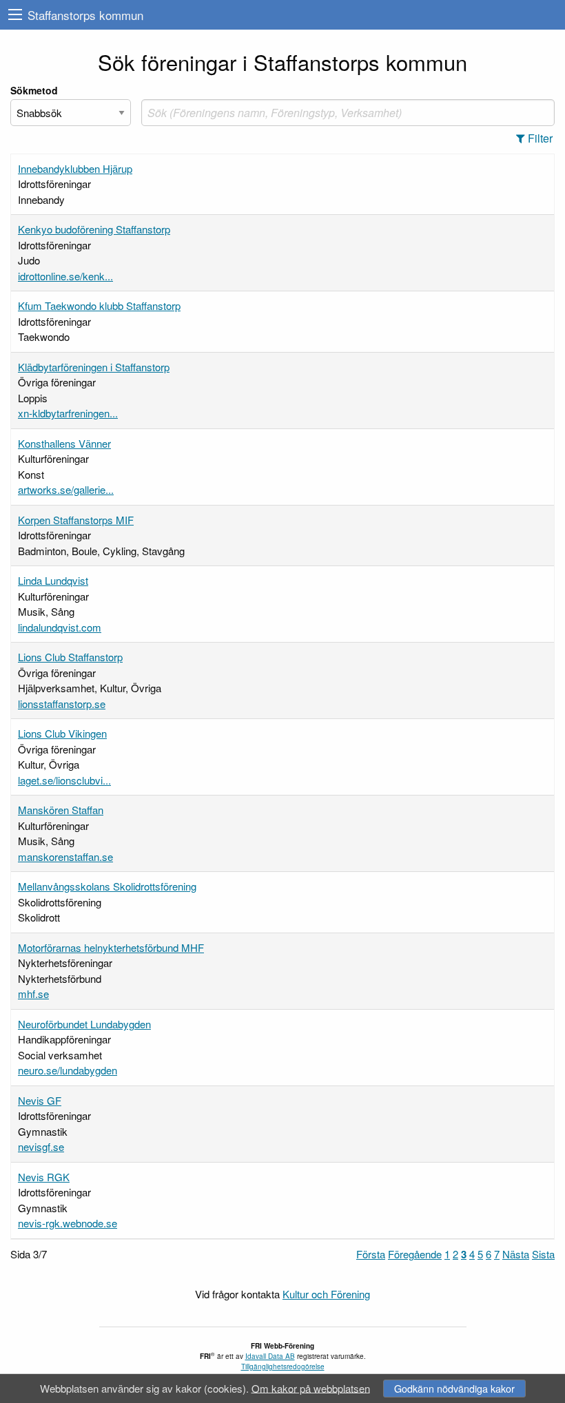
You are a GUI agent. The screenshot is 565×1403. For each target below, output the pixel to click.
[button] (538, 138)
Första (370, 1254)
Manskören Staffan (60, 809)
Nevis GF (39, 1100)
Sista (543, 1254)
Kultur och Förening (326, 1294)
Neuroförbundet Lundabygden (84, 1024)
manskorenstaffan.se (65, 856)
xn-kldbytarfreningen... (68, 413)
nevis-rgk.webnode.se (67, 1223)
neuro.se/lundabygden (67, 1070)
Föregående (415, 1254)
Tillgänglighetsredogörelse (283, 1366)
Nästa (515, 1254)
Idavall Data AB (270, 1356)
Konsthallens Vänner (64, 443)
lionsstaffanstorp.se (61, 703)
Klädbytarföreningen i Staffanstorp (94, 367)
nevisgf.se (41, 1146)
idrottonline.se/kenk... (65, 276)
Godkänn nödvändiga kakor (454, 1388)
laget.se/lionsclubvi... (64, 780)
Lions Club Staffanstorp (70, 656)
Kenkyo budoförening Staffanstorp (94, 229)
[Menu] (15, 15)
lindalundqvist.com (59, 627)
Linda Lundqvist (53, 580)
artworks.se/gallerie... (66, 489)
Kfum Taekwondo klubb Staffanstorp (99, 305)
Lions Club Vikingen (62, 733)
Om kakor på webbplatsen (310, 1387)
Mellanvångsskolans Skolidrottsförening (107, 886)
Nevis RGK (44, 1177)
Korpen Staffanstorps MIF (76, 519)
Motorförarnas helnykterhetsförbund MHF (111, 947)
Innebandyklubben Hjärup (75, 168)
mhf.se (33, 993)
